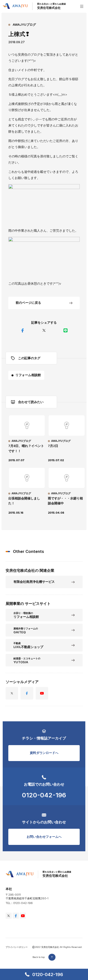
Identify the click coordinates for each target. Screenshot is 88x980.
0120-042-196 (44, 795)
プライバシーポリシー (17, 947)
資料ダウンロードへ (44, 753)
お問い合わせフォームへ (44, 837)
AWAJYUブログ (24, 24)
